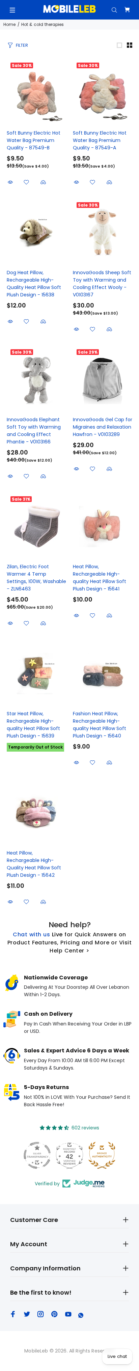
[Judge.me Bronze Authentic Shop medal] (101, 1155)
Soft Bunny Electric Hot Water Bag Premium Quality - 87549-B (33, 140)
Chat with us (31, 934)
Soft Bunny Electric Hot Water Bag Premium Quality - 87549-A (100, 140)
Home (9, 24)
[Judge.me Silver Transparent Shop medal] (37, 1155)
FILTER (22, 45)
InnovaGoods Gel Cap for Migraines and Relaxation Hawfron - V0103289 (102, 427)
